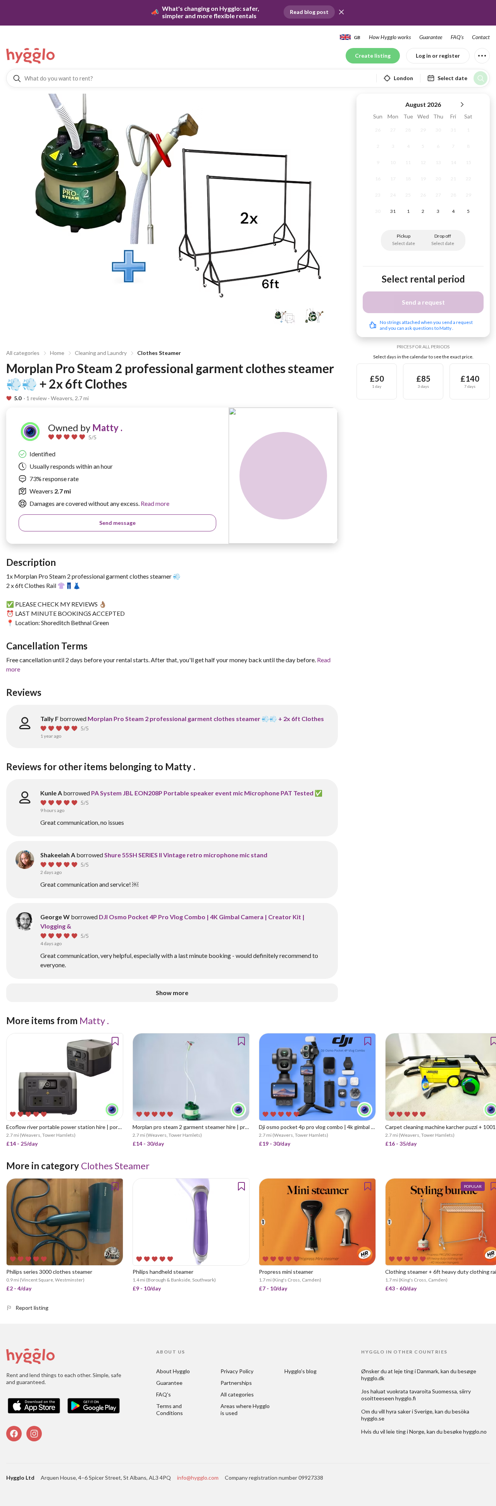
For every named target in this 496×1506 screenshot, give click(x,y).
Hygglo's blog (300, 1371)
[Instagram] (34, 1433)
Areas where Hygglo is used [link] (245, 1409)
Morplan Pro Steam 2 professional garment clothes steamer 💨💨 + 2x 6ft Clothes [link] (206, 718)
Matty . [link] (107, 427)
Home (57, 353)
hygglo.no (475, 1431)
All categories (23, 353)
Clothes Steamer (159, 353)
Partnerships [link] (236, 1382)
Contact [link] (481, 37)
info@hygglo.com (198, 1477)
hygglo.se (372, 1418)
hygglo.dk (372, 1378)
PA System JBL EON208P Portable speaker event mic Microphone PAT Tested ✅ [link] (206, 793)
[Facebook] (14, 1433)
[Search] (480, 78)
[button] (341, 12)
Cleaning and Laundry (101, 353)
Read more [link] (154, 503)
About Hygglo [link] (173, 1371)
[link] (31, 55)
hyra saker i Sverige (409, 1411)
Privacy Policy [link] (236, 1371)
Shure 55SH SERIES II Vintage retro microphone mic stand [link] (185, 854)
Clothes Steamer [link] (115, 1165)
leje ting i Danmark (416, 1371)
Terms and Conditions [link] (169, 1409)
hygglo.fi (405, 1398)
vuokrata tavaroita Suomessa (422, 1391)
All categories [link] (237, 1394)
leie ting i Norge (405, 1431)
